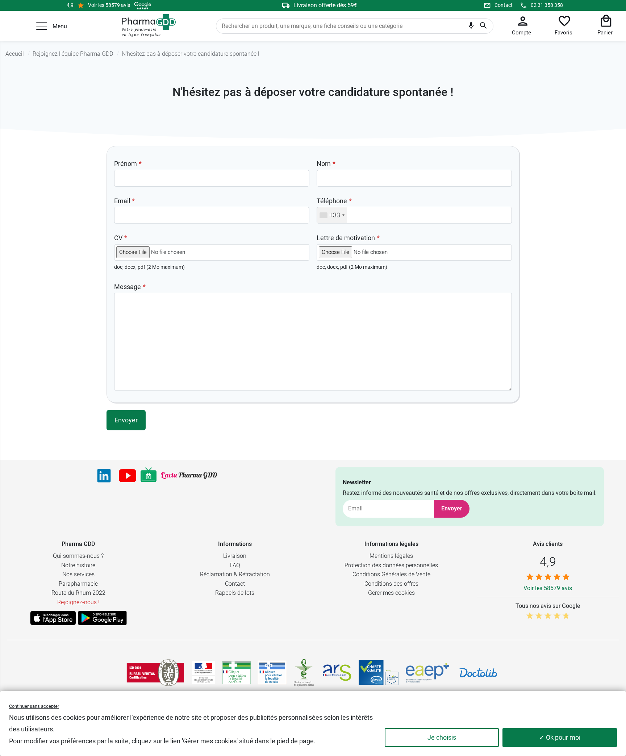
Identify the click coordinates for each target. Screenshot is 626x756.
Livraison (234, 555)
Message (127, 287)
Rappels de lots (234, 592)
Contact (503, 5)
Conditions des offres (391, 583)
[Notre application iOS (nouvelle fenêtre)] (53, 618)
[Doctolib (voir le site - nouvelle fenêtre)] (478, 672)
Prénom (125, 163)
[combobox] (332, 215)
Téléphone (332, 201)
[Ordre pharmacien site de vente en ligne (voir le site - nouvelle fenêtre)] (236, 672)
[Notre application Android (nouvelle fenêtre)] (102, 618)
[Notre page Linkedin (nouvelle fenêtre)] (104, 475)
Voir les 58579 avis (109, 5)
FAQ (235, 565)
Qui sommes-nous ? (78, 555)
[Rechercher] (483, 26)
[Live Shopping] (148, 475)
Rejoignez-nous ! (78, 602)
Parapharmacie (78, 583)
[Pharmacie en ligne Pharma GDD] (146, 25)
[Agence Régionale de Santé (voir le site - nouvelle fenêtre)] (336, 672)
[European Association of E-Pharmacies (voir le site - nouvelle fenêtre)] (427, 672)
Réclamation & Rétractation (235, 574)
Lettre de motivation (346, 238)
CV (118, 238)
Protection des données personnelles (391, 565)
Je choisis (441, 737)
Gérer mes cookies (391, 592)
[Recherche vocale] (471, 27)
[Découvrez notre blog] (189, 475)
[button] (41, 26)
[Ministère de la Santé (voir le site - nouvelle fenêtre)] (203, 672)
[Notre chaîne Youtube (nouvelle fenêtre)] (127, 475)
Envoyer (451, 508)
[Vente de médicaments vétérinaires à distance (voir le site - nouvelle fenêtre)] (272, 672)
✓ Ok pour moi (559, 737)
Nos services (78, 574)
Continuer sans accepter (34, 706)
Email (122, 201)
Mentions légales (391, 555)
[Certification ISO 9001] (155, 672)
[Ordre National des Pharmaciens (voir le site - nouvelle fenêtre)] (304, 673)
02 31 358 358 (547, 5)
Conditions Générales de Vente (391, 574)
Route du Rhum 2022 (78, 592)
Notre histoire (78, 565)
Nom (324, 163)
